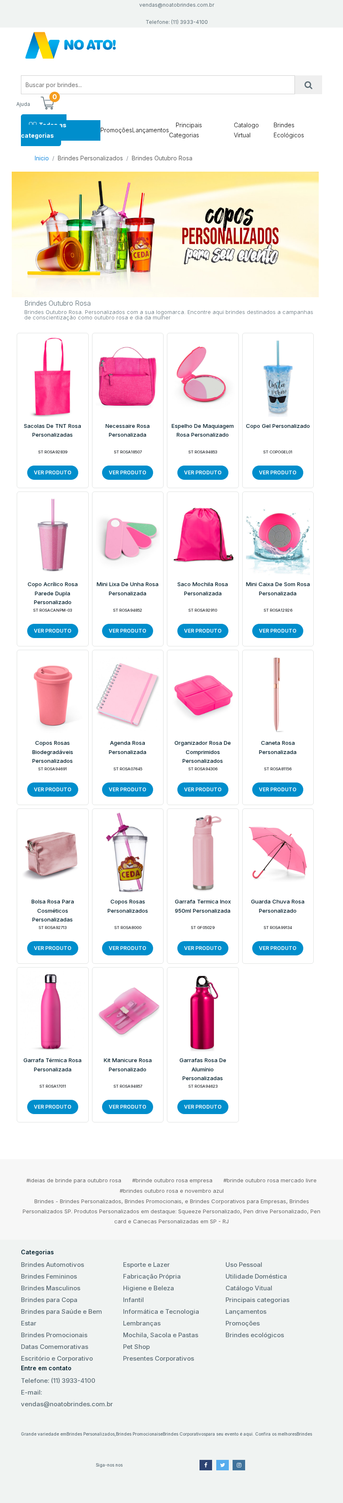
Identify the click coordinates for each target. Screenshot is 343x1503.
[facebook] (206, 1465)
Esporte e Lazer (146, 1265)
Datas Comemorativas (54, 1347)
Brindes (304, 1433)
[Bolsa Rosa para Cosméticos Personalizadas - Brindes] (52, 852)
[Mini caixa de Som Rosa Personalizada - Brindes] (278, 534)
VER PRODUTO (53, 472)
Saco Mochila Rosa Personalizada (202, 589)
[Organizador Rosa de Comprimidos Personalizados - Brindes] (203, 693)
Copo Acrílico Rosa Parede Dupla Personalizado (53, 593)
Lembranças (142, 1323)
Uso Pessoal (243, 1265)
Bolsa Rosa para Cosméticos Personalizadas (52, 910)
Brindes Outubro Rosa (162, 158)
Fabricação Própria (152, 1276)
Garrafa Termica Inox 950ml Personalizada (203, 906)
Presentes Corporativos (158, 1358)
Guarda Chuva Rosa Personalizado (278, 906)
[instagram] (239, 1465)
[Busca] (308, 84)
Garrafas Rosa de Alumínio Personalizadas (202, 1069)
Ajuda (23, 104)
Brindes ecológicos (254, 1335)
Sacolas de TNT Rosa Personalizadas (52, 430)
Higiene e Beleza (148, 1288)
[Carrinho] (47, 103)
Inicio (42, 158)
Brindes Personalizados (90, 158)
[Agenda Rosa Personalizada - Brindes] (128, 693)
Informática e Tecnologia (161, 1311)
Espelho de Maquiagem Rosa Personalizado (203, 430)
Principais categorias (257, 1300)
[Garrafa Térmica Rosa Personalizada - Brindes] (52, 1010)
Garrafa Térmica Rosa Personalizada (52, 1065)
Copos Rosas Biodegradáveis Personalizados (52, 751)
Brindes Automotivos (52, 1265)
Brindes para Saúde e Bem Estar (61, 1317)
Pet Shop (136, 1347)
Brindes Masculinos (50, 1288)
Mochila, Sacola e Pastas (160, 1335)
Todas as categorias (44, 130)
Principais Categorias (185, 130)
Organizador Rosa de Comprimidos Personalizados (202, 751)
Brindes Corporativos (184, 1433)
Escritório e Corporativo (57, 1358)
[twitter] (222, 1465)
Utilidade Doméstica (256, 1276)
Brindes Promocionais (54, 1335)
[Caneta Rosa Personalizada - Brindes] (278, 693)
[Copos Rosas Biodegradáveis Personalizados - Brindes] (52, 693)
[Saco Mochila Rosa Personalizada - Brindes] (203, 534)
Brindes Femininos (49, 1276)
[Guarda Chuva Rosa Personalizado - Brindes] (278, 852)
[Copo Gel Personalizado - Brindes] (278, 376)
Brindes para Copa (49, 1300)
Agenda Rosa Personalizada (127, 747)
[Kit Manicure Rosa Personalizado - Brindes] (128, 1010)
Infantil (133, 1300)
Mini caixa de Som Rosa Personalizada (278, 589)
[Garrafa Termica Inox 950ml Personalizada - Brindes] (203, 852)
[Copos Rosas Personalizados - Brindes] (128, 852)
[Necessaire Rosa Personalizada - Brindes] (128, 376)
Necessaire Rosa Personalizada (127, 430)
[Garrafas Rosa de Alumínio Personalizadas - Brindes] (203, 1010)
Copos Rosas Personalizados (128, 906)
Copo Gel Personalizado (278, 425)
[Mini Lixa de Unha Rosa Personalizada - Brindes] (128, 534)
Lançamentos (150, 130)
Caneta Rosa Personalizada (278, 747)
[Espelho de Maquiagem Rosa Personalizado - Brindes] (203, 376)
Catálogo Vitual (248, 1288)
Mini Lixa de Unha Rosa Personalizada (128, 589)
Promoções (116, 130)
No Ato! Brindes (171, 45)
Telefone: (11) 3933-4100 (58, 1381)
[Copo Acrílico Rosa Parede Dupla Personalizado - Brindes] (52, 534)
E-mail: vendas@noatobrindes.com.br (67, 1398)
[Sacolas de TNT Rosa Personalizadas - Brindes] (52, 376)
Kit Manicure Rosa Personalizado (128, 1065)
